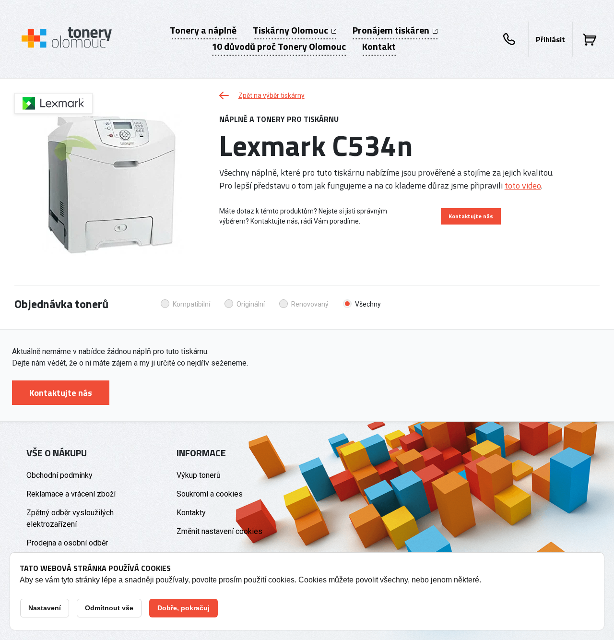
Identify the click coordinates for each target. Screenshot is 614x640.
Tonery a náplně (203, 30)
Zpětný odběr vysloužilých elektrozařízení (70, 518)
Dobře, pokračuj (183, 608)
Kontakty (191, 512)
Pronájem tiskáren (392, 30)
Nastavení (44, 608)
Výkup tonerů (199, 475)
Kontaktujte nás (471, 216)
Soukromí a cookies (210, 493)
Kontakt (379, 46)
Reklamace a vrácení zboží (71, 493)
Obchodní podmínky (59, 475)
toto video (523, 185)
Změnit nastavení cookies (219, 531)
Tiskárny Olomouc (291, 30)
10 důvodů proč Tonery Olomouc (279, 46)
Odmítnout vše (109, 608)
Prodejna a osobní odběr (67, 542)
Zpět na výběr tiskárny (271, 95)
